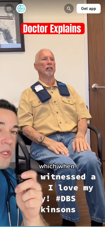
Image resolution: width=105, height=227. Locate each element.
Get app (88, 8)
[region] (52, 226)
